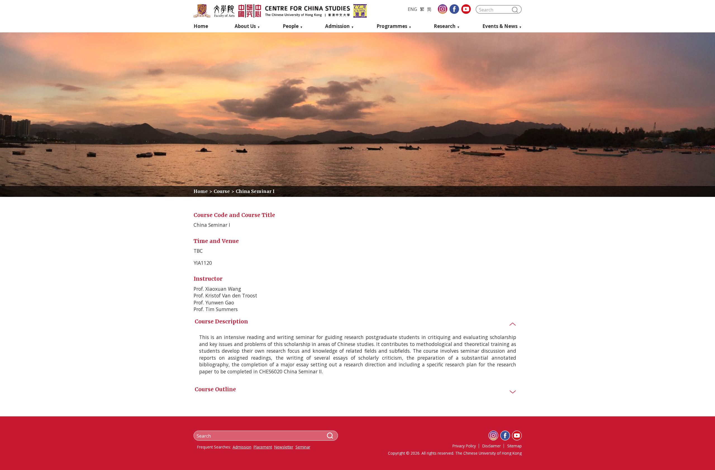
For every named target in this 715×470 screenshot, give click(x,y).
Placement (263, 447)
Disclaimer (491, 445)
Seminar (302, 447)
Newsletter (283, 447)
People (291, 26)
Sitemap (514, 445)
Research (445, 26)
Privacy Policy (464, 445)
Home (201, 26)
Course (222, 191)
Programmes (391, 26)
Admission (337, 26)
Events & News (500, 26)
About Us (245, 26)
